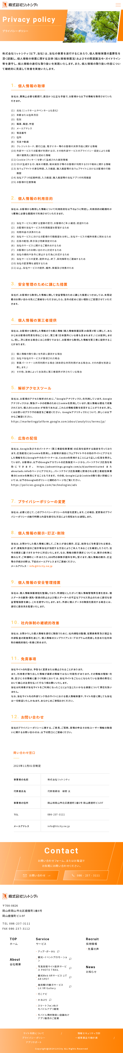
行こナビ (42, 993)
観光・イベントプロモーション (52, 959)
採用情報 (91, 944)
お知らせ (91, 972)
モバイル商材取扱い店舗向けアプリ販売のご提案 (54, 1016)
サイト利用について (33, 1033)
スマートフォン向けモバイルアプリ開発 (48, 1007)
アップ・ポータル (46, 951)
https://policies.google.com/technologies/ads (44, 485)
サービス (41, 944)
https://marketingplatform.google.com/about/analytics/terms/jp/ (58, 421)
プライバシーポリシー (33, 1037)
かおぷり (42, 999)
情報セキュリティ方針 (89, 1033)
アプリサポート (34, 1042)
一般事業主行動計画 (86, 1037)
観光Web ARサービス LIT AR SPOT (52, 977)
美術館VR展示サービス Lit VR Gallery (50, 986)
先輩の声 (93, 949)
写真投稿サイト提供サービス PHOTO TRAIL (52, 968)
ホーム (14, 944)
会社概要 (15, 964)
